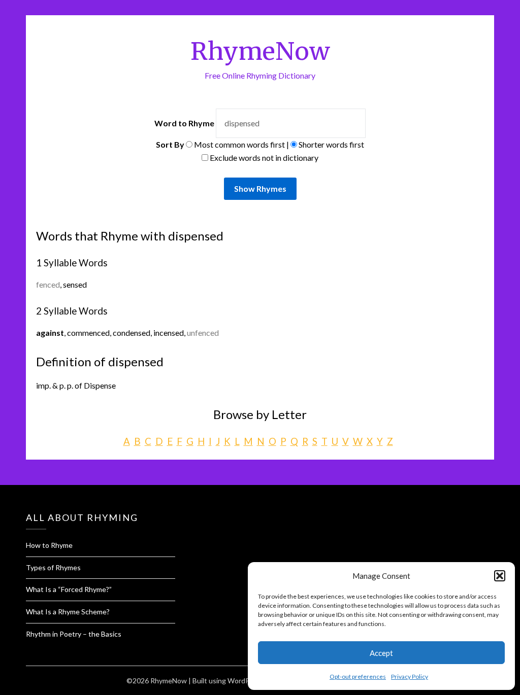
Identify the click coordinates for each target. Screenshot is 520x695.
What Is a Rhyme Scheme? (68, 611)
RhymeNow (260, 51)
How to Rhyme (49, 545)
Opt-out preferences (358, 676)
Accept (381, 652)
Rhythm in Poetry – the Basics (73, 634)
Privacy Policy (409, 676)
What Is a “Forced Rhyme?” (69, 589)
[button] (500, 576)
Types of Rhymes (53, 567)
